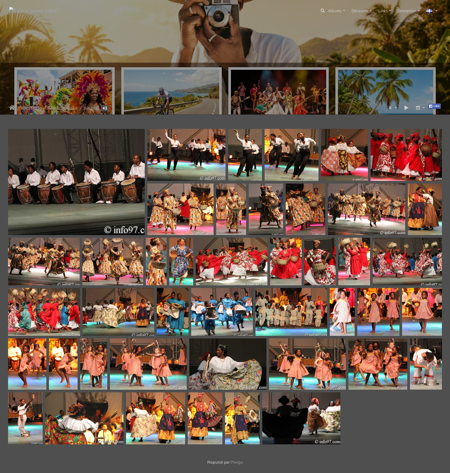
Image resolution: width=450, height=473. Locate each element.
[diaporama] (406, 108)
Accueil (12, 108)
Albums (335, 10)
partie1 (92, 107)
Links (383, 10)
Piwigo (237, 462)
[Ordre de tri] (392, 108)
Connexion (406, 10)
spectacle (31, 107)
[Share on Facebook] (434, 105)
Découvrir (360, 10)
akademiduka (63, 107)
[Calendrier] (420, 108)
